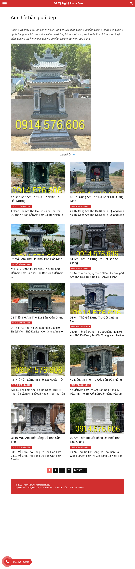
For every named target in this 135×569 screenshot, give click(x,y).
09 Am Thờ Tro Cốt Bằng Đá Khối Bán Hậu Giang (95, 439)
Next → (80, 470)
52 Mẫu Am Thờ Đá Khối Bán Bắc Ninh (36, 259)
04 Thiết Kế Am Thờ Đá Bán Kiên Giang (37, 317)
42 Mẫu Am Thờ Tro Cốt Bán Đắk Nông (96, 379)
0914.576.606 (77, 487)
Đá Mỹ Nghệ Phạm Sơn (68, 3)
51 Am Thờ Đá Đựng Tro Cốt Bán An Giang (94, 260)
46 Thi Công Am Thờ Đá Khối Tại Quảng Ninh (96, 198)
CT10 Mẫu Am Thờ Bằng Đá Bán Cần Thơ (36, 439)
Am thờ (15, 29)
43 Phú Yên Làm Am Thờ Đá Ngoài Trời (37, 379)
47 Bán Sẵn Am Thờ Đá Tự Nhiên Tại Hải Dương (35, 198)
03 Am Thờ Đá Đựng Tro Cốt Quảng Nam (94, 319)
